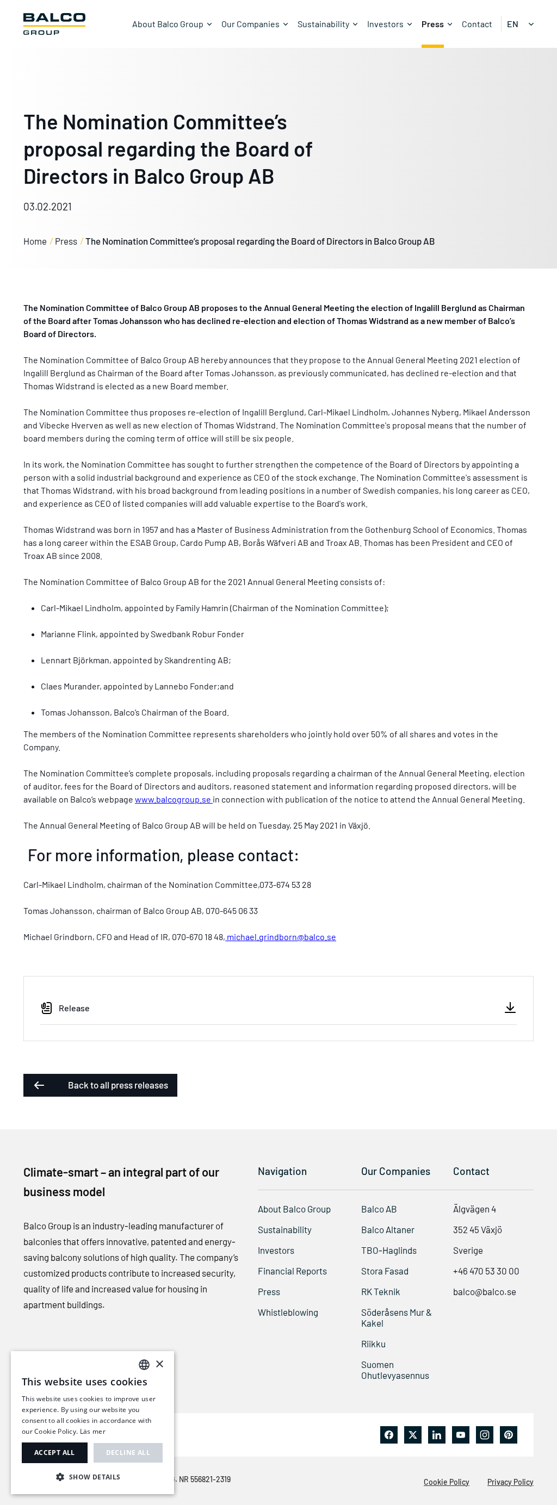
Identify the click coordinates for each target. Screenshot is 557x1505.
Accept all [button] (54, 1452)
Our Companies (250, 23)
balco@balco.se (484, 1291)
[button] (92, 1476)
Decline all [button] (128, 1452)
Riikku (373, 1343)
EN (512, 23)
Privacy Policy (510, 1482)
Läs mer (93, 1431)
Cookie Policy (446, 1482)
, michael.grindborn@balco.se (279, 936)
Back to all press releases (118, 1084)
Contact (477, 23)
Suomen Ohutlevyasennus (395, 1369)
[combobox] (144, 1364)
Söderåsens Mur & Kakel (396, 1317)
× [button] (159, 1364)
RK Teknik (380, 1291)
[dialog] (92, 1422)
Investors (385, 23)
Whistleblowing (288, 1312)
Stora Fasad (385, 1270)
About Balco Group (167, 23)
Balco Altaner (387, 1229)
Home (35, 240)
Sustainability (323, 23)
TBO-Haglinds (389, 1250)
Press (433, 23)
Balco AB (379, 1208)
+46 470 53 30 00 (486, 1270)
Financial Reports (292, 1270)
